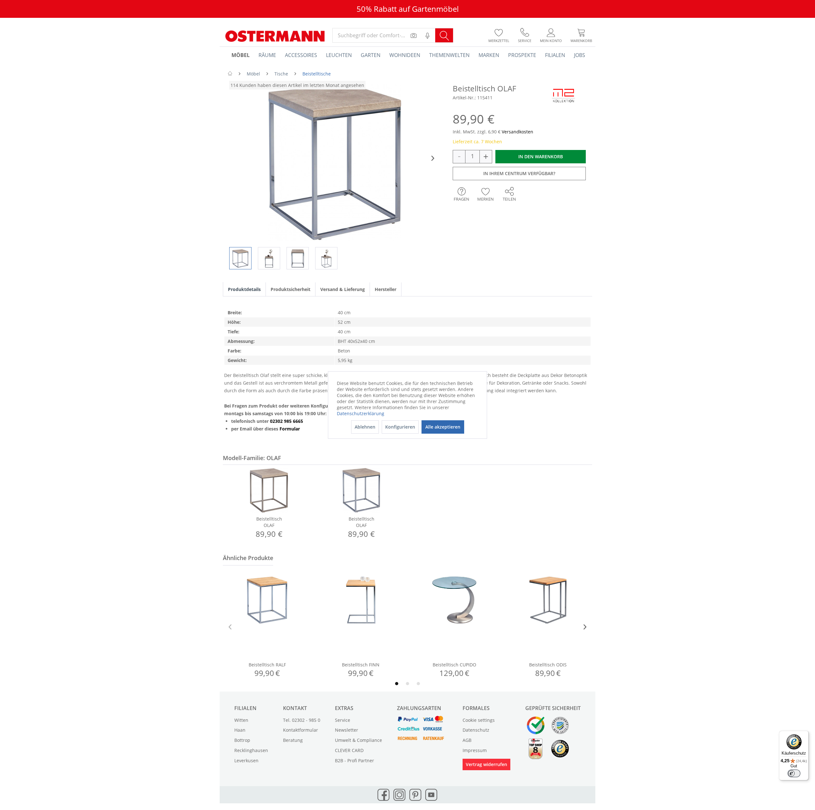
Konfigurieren (400, 427)
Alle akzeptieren (442, 427)
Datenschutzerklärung (360, 413)
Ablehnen (365, 427)
